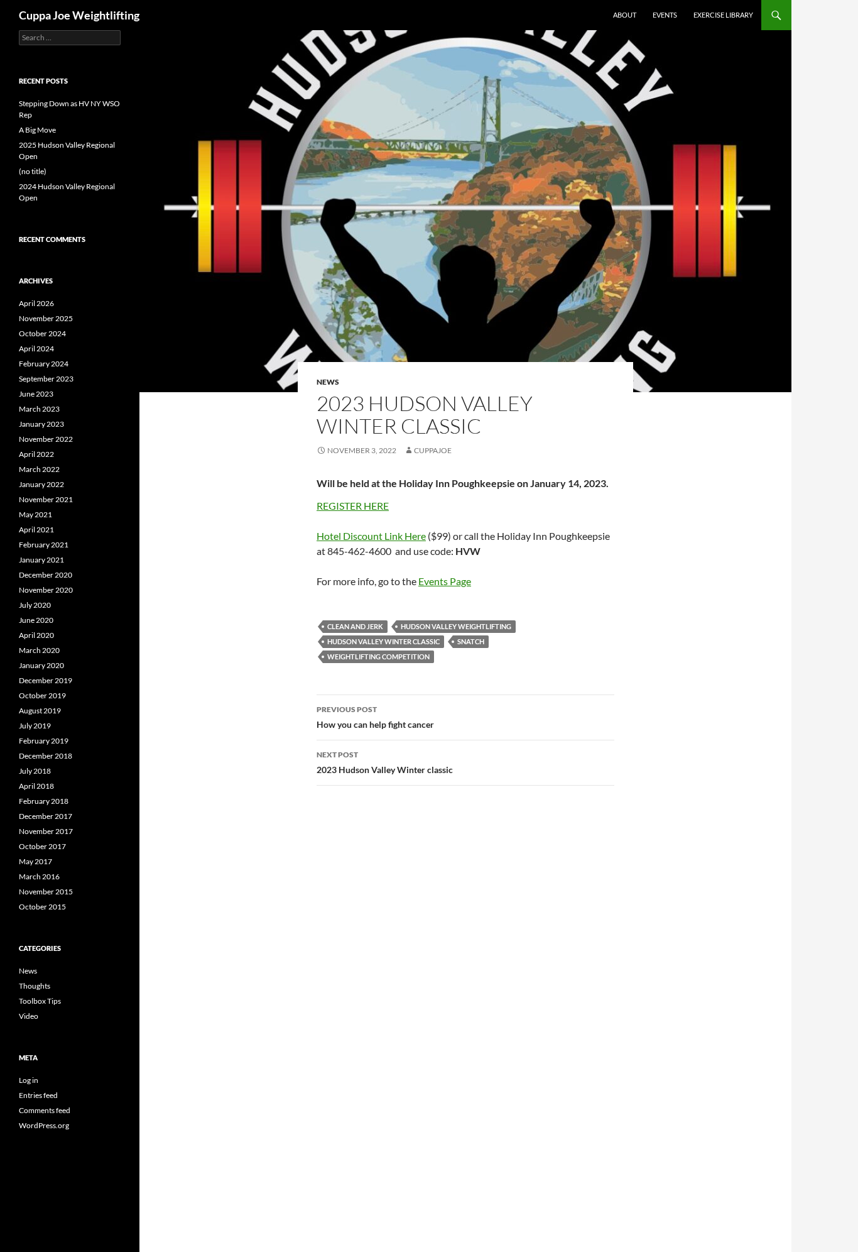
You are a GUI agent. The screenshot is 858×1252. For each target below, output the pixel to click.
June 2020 (36, 620)
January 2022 (41, 484)
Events (665, 15)
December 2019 (45, 680)
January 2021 (41, 559)
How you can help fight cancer (375, 717)
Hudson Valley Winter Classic (383, 641)
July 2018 (35, 771)
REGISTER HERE (353, 506)
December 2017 (45, 816)
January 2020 (41, 665)
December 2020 (45, 574)
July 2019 (35, 725)
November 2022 (46, 439)
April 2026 (36, 303)
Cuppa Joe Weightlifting (79, 15)
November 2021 (46, 499)
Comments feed (44, 1110)
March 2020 (39, 650)
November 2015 (46, 891)
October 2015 (42, 906)
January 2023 (41, 424)
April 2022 (36, 454)
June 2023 (36, 393)
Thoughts (34, 986)
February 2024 (43, 363)
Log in (28, 1080)
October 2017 (42, 846)
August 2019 (40, 710)
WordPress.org (44, 1125)
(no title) (32, 171)
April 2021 (36, 529)
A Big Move (37, 130)
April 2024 (36, 348)
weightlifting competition (378, 656)
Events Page (444, 581)
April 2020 (36, 635)
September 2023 (46, 378)
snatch (470, 641)
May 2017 (35, 861)
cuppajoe (433, 450)
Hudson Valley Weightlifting (456, 626)
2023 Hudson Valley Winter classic (385, 762)
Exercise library (723, 15)
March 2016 (39, 876)
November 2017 (46, 831)
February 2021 (43, 544)
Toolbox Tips (40, 1001)
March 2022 (39, 469)
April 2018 (36, 786)
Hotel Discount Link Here (371, 536)
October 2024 (42, 333)
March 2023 (39, 409)
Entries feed (38, 1095)
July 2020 (35, 605)
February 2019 (43, 740)
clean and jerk (355, 626)
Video (28, 1016)
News (328, 382)
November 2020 (46, 590)
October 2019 (42, 695)
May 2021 (35, 514)
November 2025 (46, 318)
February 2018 (43, 801)
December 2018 (45, 756)
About (624, 15)
